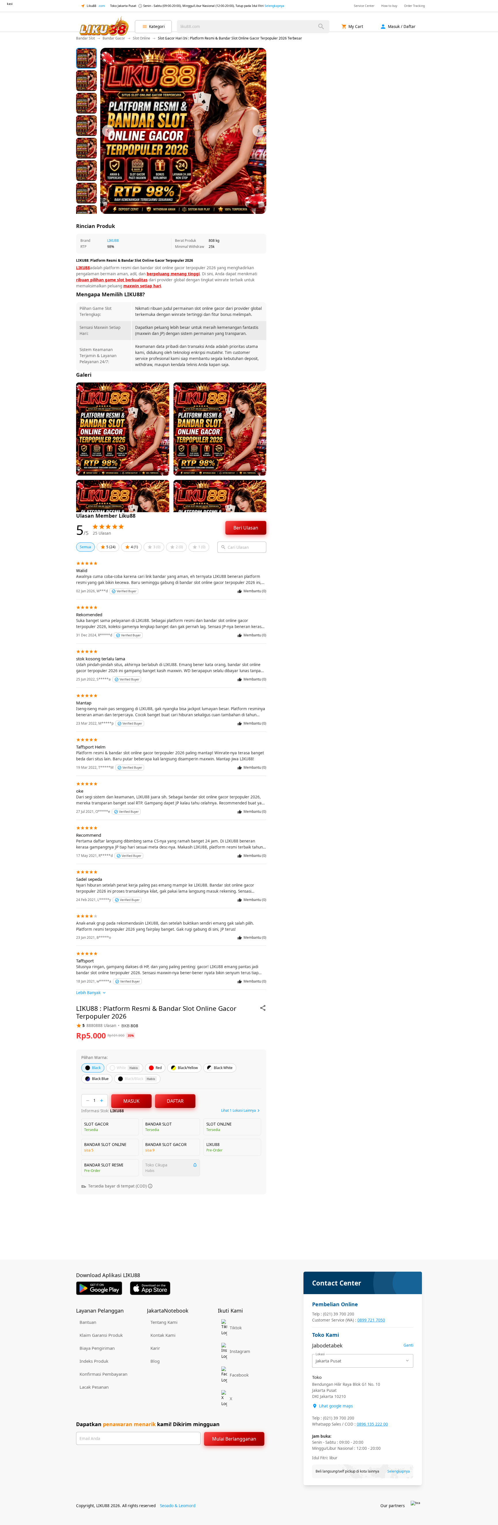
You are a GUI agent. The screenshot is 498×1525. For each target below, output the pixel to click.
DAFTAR (175, 1101)
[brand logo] (104, 26)
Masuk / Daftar (402, 26)
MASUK (131, 1101)
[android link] (99, 1288)
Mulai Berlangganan (234, 1439)
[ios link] (150, 1288)
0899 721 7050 (371, 1320)
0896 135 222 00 (372, 1424)
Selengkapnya (274, 6)
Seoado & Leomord (177, 1505)
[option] (86, 58)
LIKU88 (113, 240)
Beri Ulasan (245, 528)
